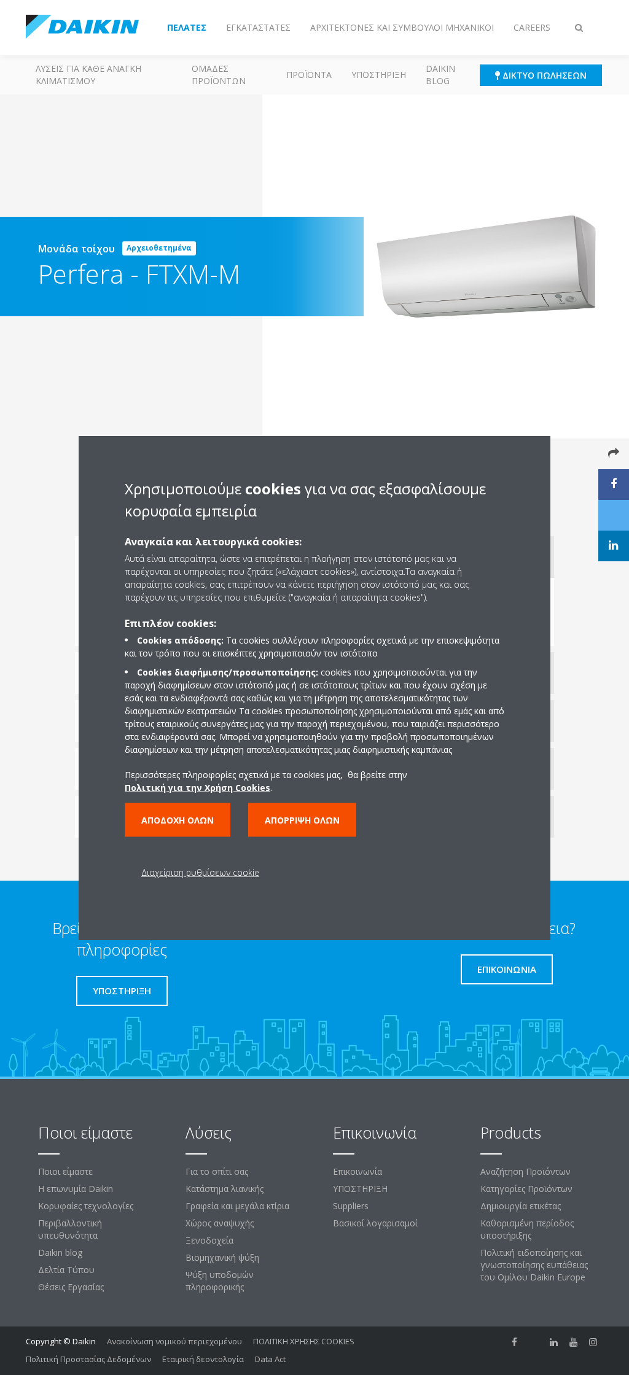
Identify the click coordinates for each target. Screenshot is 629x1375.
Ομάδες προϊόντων (219, 75)
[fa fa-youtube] (574, 1342)
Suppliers (351, 1206)
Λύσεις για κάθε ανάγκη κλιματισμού (88, 75)
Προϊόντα (309, 74)
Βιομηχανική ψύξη (222, 1257)
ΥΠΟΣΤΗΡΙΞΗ (378, 74)
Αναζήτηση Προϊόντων (525, 1171)
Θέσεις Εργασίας (71, 1287)
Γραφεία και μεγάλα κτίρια (237, 1206)
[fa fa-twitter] (534, 1342)
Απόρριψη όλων (302, 819)
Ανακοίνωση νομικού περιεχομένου (174, 1341)
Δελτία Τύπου (66, 1270)
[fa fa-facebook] (515, 1342)
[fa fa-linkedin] (554, 1342)
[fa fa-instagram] (593, 1342)
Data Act (270, 1359)
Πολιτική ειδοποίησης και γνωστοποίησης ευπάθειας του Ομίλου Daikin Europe (534, 1265)
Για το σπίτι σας (217, 1171)
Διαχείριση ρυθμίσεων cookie (200, 872)
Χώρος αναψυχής (220, 1223)
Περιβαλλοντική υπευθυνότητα (70, 1229)
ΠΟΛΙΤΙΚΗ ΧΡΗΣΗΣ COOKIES (303, 1341)
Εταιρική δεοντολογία (203, 1359)
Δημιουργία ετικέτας (520, 1206)
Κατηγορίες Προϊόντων (526, 1188)
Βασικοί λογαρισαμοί (375, 1223)
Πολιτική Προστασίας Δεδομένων (88, 1359)
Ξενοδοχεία (209, 1240)
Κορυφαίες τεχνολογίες (85, 1206)
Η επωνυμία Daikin (75, 1188)
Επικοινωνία (357, 1171)
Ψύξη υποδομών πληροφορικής (220, 1281)
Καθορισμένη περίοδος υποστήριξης (527, 1229)
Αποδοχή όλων (177, 819)
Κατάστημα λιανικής (225, 1188)
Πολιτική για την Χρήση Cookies (197, 787)
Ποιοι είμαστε (65, 1171)
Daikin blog (440, 75)
